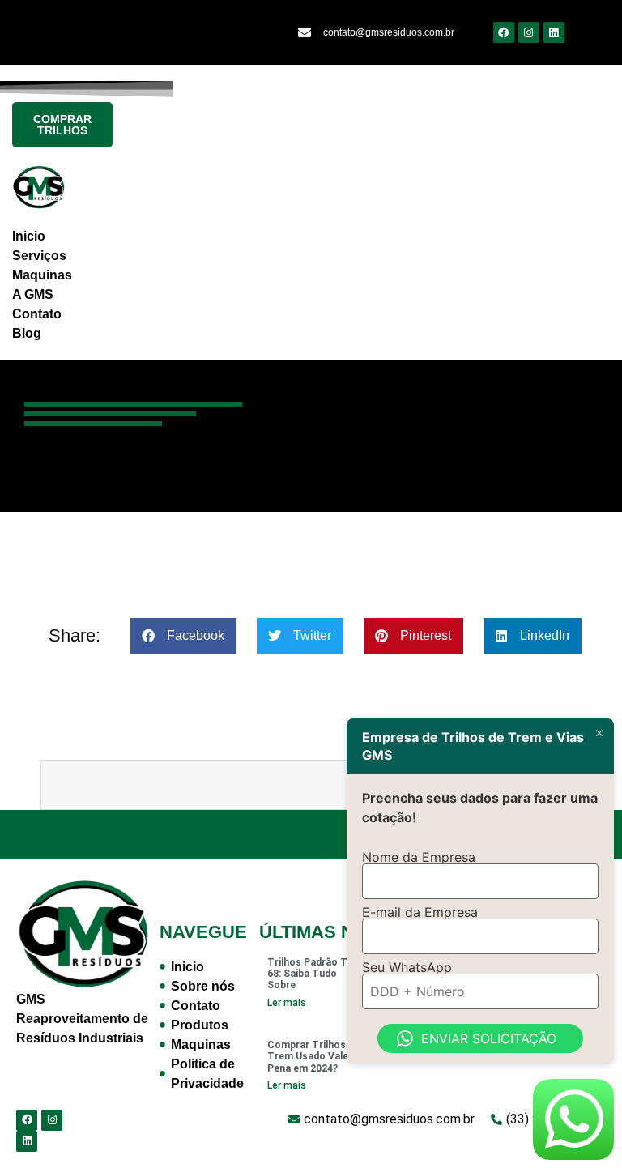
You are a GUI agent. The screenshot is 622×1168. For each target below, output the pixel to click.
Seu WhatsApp (407, 967)
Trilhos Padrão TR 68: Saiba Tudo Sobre (310, 974)
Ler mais (286, 1002)
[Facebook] (503, 32)
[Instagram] (528, 32)
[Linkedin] (553, 32)
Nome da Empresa (418, 856)
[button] (183, 636)
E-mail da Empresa (420, 912)
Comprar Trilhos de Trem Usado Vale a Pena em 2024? (313, 1056)
